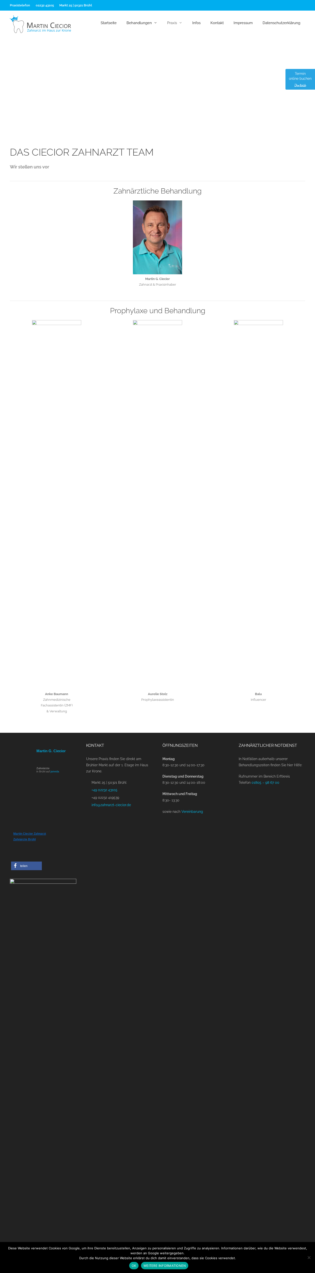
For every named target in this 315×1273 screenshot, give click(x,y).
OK (134, 1266)
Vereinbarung (192, 812)
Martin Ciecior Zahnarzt (29, 833)
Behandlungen (139, 23)
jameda (54, 771)
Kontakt (217, 23)
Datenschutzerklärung (281, 23)
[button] (26, 866)
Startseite (109, 23)
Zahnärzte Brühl (24, 839)
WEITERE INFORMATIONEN (164, 1266)
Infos (196, 23)
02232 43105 (44, 5)
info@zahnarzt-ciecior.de (111, 805)
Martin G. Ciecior (51, 751)
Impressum (243, 23)
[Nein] (308, 1257)
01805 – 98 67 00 (265, 782)
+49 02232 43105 (104, 790)
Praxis (172, 23)
